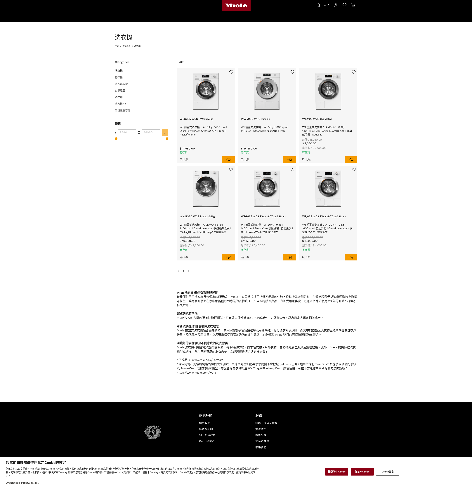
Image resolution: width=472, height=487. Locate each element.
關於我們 (204, 423)
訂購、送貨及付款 (266, 423)
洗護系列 (126, 46)
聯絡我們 (260, 447)
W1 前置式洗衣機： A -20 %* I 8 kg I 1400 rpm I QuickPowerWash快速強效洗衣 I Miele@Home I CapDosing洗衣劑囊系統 (205, 229)
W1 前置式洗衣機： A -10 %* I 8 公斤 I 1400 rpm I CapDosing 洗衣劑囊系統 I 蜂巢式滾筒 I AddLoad (327, 131)
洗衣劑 (119, 97)
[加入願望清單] (231, 71)
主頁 (117, 46)
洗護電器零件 (122, 110)
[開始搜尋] (318, 4)
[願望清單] (344, 6)
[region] (236, 472)
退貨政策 (260, 429)
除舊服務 (260, 435)
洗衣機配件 (121, 104)
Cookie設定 (388, 471)
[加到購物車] (228, 159)
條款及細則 (206, 429)
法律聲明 (10, 483)
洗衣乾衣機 (121, 84)
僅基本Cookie (362, 471)
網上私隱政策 (207, 435)
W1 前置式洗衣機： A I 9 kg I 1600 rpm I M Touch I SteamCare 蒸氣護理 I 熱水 (264, 129)
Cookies (35, 483)
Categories (122, 62)
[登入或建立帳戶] (336, 6)
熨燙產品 (120, 90)
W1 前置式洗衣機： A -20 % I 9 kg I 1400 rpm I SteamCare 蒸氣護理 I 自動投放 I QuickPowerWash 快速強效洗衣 (267, 229)
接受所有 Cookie (337, 471)
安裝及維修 (262, 441)
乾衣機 (119, 77)
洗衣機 (119, 70)
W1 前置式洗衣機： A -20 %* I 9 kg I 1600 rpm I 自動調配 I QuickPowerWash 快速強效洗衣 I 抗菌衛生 (327, 229)
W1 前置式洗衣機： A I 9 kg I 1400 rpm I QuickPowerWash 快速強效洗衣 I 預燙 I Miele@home (203, 131)
